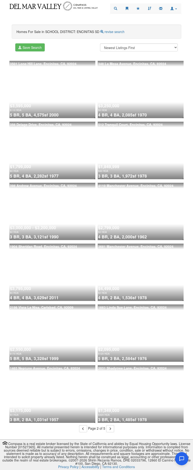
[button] (174, 8)
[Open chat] (181, 458)
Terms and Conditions (118, 466)
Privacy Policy (68, 466)
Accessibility (90, 466)
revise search (115, 31)
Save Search (32, 47)
